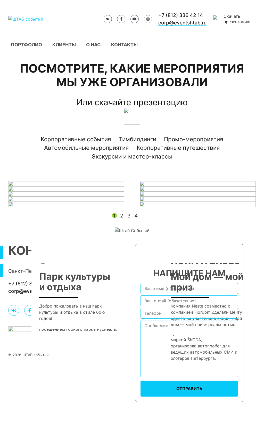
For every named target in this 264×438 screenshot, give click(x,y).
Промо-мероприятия (193, 139)
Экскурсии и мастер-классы (132, 156)
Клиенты (64, 44)
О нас (93, 44)
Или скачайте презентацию (132, 102)
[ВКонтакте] (108, 19)
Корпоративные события (76, 139)
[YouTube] (134, 19)
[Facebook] (121, 19)
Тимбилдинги (137, 139)
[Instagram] (148, 19)
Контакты (124, 44)
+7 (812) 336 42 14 (180, 15)
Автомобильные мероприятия (86, 147)
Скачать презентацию (237, 19)
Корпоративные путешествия (178, 147)
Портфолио (26, 44)
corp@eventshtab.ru (182, 23)
